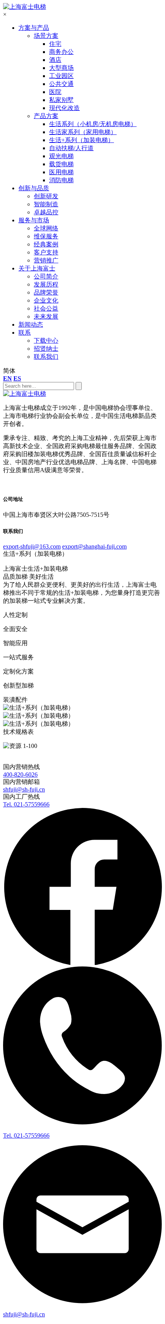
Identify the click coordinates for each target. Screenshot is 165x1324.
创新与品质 (33, 188)
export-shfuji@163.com (32, 546)
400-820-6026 (20, 774)
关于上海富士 (36, 268)
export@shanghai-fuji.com (94, 546)
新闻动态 (30, 324)
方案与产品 (33, 27)
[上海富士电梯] (24, 6)
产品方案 (46, 116)
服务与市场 (33, 220)
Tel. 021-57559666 (26, 804)
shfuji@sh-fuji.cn (24, 789)
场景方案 (46, 35)
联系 (24, 332)
